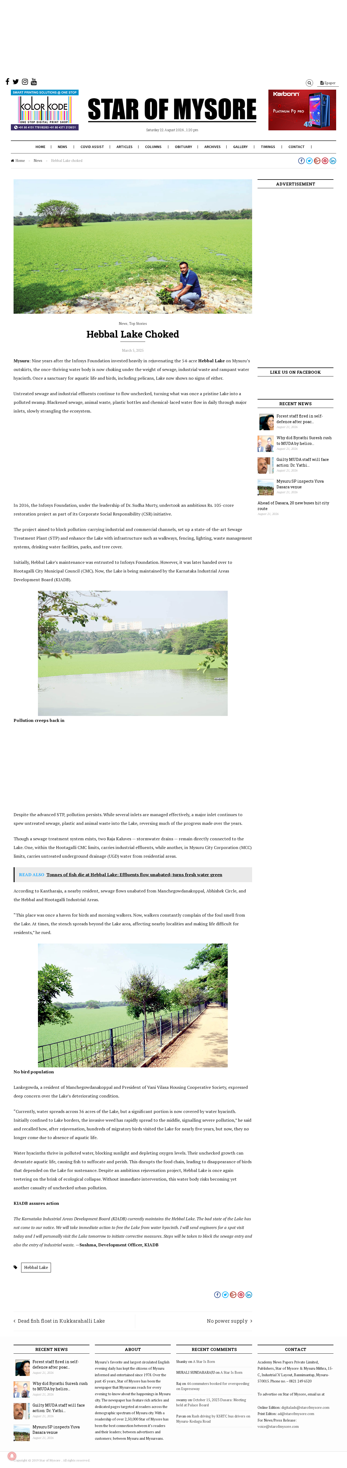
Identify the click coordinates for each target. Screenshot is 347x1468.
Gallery (240, 146)
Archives (212, 146)
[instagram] (25, 82)
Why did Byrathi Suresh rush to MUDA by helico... (304, 440)
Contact (296, 146)
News (62, 146)
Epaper (330, 82)
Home (40, 146)
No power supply (227, 1321)
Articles (125, 146)
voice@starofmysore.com (278, 1426)
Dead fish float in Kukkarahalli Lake (61, 1321)
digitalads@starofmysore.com (305, 1407)
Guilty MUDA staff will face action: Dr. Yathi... (303, 462)
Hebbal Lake (36, 1267)
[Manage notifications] (12, 1456)
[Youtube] (34, 82)
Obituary (183, 146)
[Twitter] (15, 82)
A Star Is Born (204, 1361)
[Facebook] (7, 82)
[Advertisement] (162, 38)
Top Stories (138, 323)
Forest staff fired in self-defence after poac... (300, 418)
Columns (153, 146)
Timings (268, 146)
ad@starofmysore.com (296, 1413)
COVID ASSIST (92, 146)
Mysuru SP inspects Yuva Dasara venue (300, 484)
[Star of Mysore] (160, 116)
